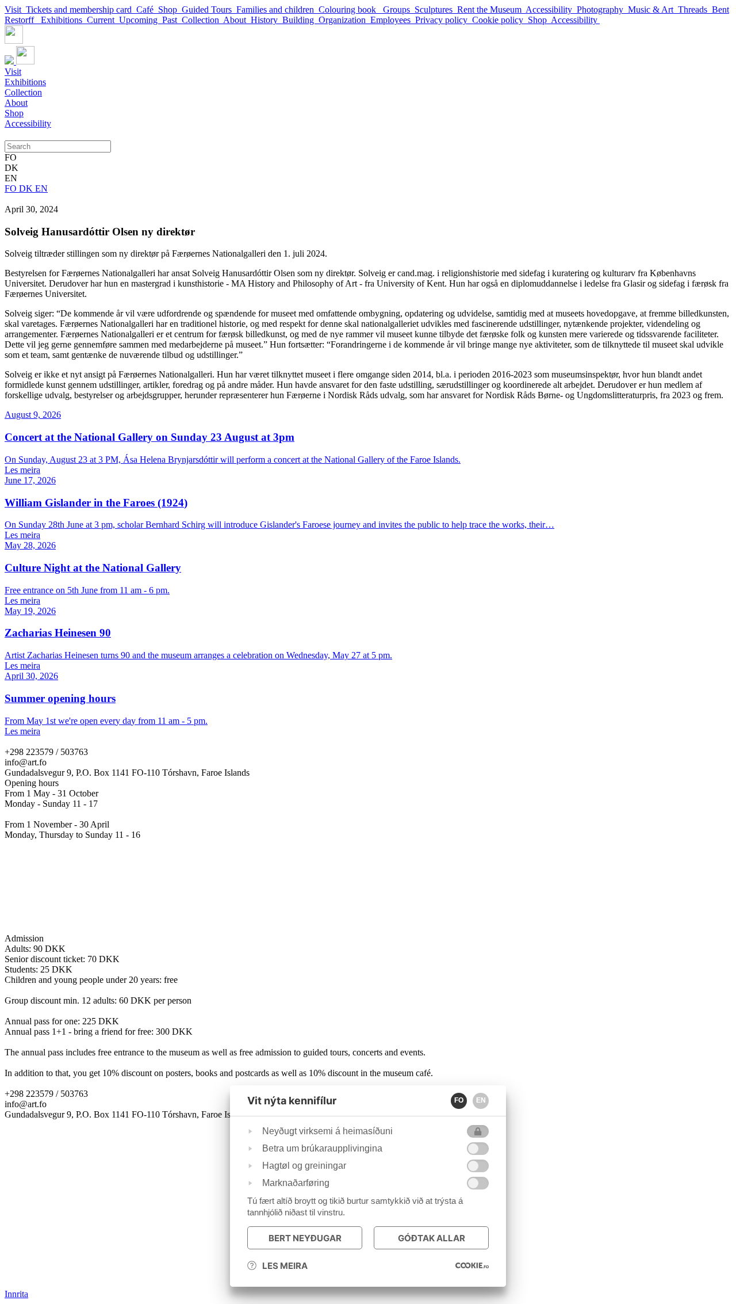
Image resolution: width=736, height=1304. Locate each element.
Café (147, 9)
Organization (344, 20)
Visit (15, 9)
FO (12, 188)
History (266, 20)
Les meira (285, 1265)
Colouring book (351, 9)
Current (103, 20)
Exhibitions (64, 20)
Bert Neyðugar (305, 1238)
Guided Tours (209, 9)
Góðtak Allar (431, 1238)
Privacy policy (443, 20)
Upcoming (140, 20)
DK (27, 188)
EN (41, 188)
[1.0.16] (472, 1265)
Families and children (277, 9)
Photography (602, 9)
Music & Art (653, 9)
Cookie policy (500, 20)
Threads (695, 9)
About (237, 20)
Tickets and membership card (81, 9)
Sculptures (436, 9)
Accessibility (551, 9)
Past (172, 20)
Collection (202, 20)
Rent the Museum (491, 9)
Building (300, 20)
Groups (399, 9)
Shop (170, 9)
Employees (392, 20)
